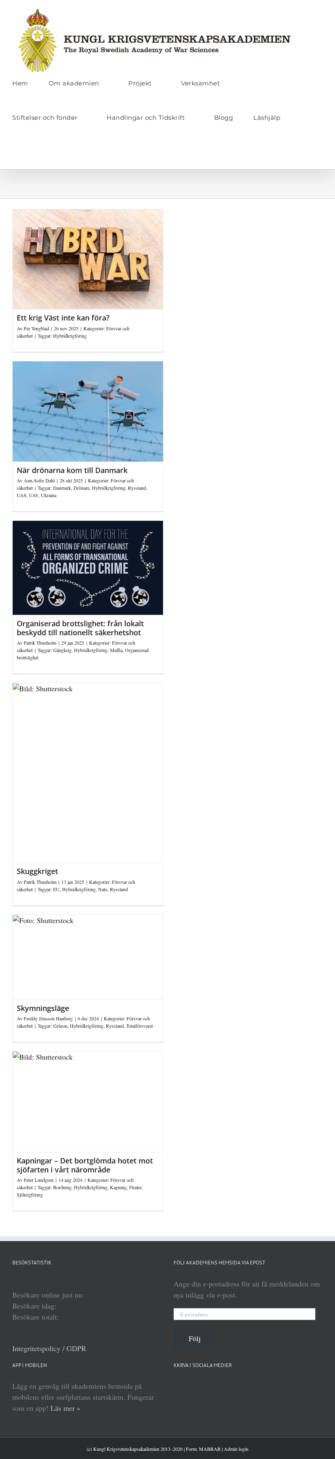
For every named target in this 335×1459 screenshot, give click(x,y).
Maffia (116, 650)
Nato (102, 889)
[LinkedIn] (178, 1386)
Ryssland (137, 487)
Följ (194, 1338)
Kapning (118, 1187)
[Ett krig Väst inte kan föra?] (88, 259)
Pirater (135, 1187)
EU (56, 889)
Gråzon (60, 1025)
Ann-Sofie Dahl (39, 480)
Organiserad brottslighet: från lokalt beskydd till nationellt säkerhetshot (80, 628)
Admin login (236, 1449)
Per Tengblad (36, 328)
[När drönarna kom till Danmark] (88, 411)
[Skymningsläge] (88, 957)
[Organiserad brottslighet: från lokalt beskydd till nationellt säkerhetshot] (88, 568)
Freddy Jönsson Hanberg (48, 1018)
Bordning (62, 1187)
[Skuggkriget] (88, 773)
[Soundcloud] (207, 1386)
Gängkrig (62, 650)
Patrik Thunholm (40, 642)
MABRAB (210, 1449)
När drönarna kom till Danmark (72, 470)
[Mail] (266, 1386)
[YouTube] (192, 1386)
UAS (22, 495)
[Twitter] (251, 1386)
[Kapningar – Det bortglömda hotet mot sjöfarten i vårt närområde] (88, 1101)
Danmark (62, 487)
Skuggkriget (37, 871)
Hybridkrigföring (70, 335)
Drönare (81, 487)
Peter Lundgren (39, 1180)
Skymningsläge (43, 1008)
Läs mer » (65, 1408)
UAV (33, 495)
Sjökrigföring (30, 1194)
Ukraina (48, 495)
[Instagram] (236, 1386)
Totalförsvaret (139, 1025)
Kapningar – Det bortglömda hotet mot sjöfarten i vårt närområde (85, 1165)
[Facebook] (222, 1386)
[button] (15, 152)
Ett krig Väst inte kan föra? (63, 318)
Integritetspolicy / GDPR (49, 1348)
